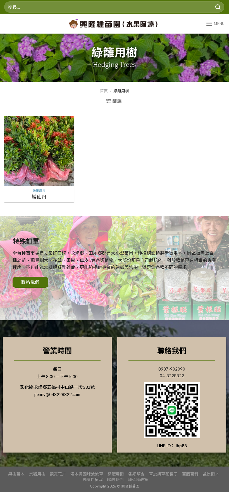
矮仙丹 (39, 197)
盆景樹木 (211, 474)
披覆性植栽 (92, 479)
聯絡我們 (115, 479)
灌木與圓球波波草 (86, 474)
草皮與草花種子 (163, 474)
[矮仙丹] (39, 151)
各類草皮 (136, 474)
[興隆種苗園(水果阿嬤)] (115, 24)
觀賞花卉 (58, 474)
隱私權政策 (138, 479)
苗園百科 (190, 474)
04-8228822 (172, 375)
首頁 (104, 90)
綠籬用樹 (116, 474)
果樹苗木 (16, 474)
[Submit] (218, 6)
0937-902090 (171, 368)
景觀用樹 (37, 474)
